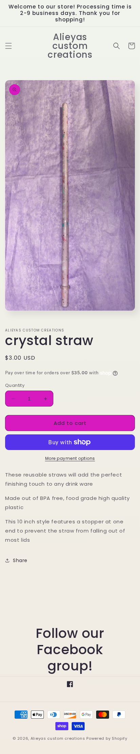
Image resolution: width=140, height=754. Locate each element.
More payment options (70, 458)
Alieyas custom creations (58, 738)
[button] (8, 45)
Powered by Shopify (106, 738)
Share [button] (20, 560)
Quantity (14, 385)
